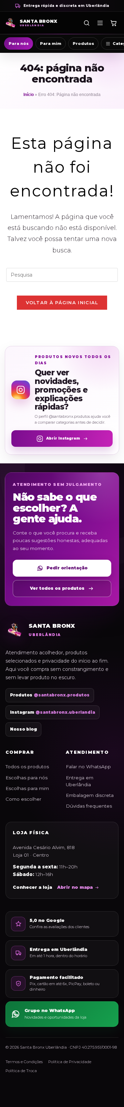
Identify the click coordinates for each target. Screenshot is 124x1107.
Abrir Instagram (63, 438)
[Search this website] (62, 274)
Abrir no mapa (75, 887)
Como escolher (23, 799)
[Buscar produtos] (86, 22)
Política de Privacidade (69, 1061)
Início (28, 94)
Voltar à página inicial (62, 302)
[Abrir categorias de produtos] (99, 22)
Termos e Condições (24, 1061)
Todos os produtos (27, 766)
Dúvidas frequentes (89, 806)
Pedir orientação (66, 567)
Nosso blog (23, 729)
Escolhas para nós (27, 777)
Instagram (52, 712)
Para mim (50, 43)
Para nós (19, 43)
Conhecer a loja (32, 887)
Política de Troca (21, 1070)
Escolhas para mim (27, 788)
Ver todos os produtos (57, 588)
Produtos (83, 43)
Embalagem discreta (90, 795)
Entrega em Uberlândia (79, 781)
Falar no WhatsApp (88, 766)
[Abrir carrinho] (113, 22)
